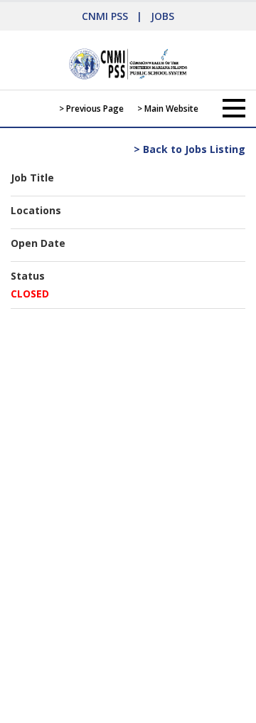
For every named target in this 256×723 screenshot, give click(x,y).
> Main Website (167, 108)
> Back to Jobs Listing (189, 149)
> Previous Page (91, 108)
